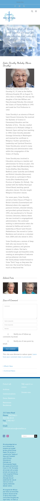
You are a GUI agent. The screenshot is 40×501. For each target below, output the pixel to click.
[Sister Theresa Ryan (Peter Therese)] (10, 283)
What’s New (8, 366)
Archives (6, 389)
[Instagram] (8, 436)
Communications (9, 394)
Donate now (26, 392)
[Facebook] (4, 436)
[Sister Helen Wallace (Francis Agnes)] (29, 283)
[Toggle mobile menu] (36, 11)
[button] (4, 288)
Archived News (9, 371)
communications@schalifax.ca (14, 428)
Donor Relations (9, 398)
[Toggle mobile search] (32, 11)
